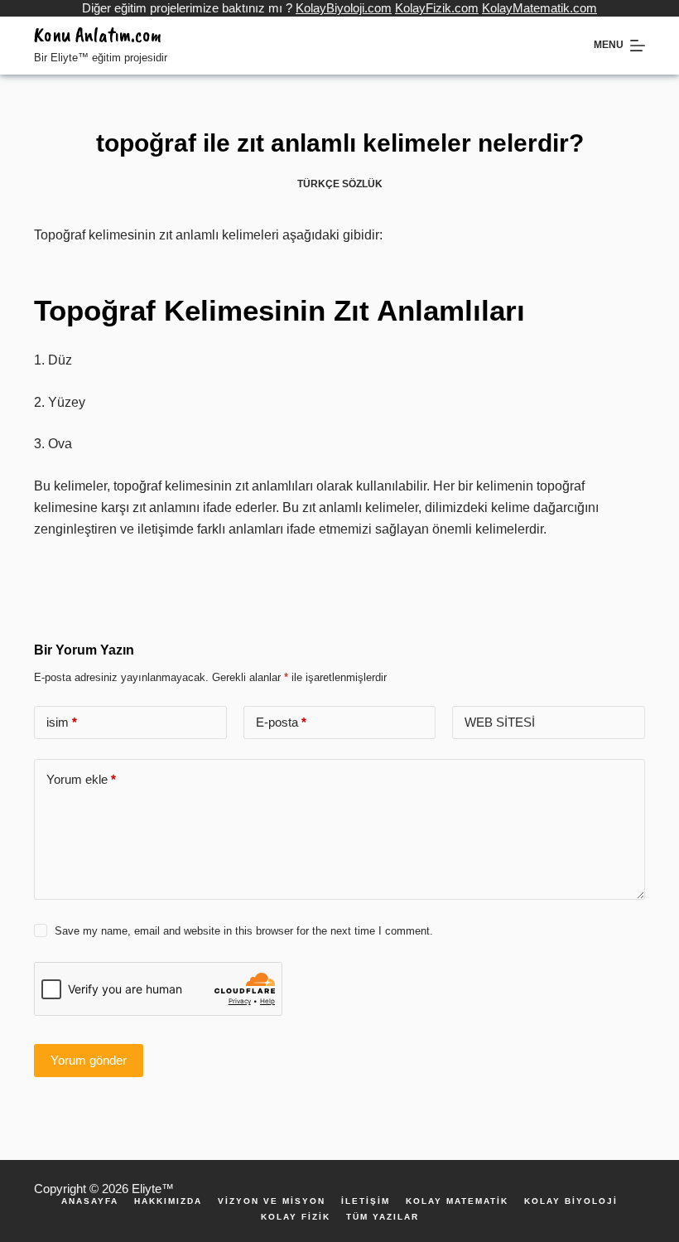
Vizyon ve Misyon (271, 1201)
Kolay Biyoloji (571, 1201)
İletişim (365, 1201)
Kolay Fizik (295, 1217)
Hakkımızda (168, 1201)
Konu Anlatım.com (97, 35)
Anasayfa (89, 1201)
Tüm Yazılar (382, 1217)
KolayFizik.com (437, 8)
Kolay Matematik (457, 1201)
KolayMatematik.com (539, 8)
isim (61, 722)
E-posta (281, 722)
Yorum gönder (89, 1060)
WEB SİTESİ (500, 722)
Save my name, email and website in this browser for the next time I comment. (244, 931)
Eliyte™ (153, 1189)
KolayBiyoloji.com (344, 8)
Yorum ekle (81, 779)
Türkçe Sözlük (340, 184)
